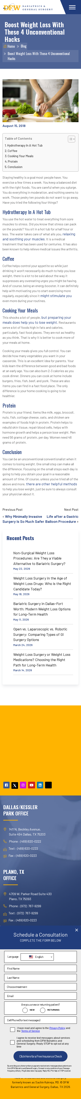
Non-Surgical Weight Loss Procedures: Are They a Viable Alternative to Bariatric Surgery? (39, 558)
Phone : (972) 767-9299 (25, 906)
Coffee (12, 151)
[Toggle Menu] (72, 7)
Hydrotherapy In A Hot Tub (25, 145)
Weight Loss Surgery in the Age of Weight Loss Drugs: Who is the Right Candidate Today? (42, 583)
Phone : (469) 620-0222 (25, 841)
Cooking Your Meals (20, 156)
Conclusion (15, 167)
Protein (13, 161)
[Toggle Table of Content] (69, 139)
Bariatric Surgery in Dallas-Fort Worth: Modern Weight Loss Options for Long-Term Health (42, 608)
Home (11, 46)
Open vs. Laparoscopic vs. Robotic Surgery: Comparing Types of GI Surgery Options (40, 634)
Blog (23, 46)
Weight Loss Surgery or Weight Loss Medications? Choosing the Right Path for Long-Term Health (41, 659)
